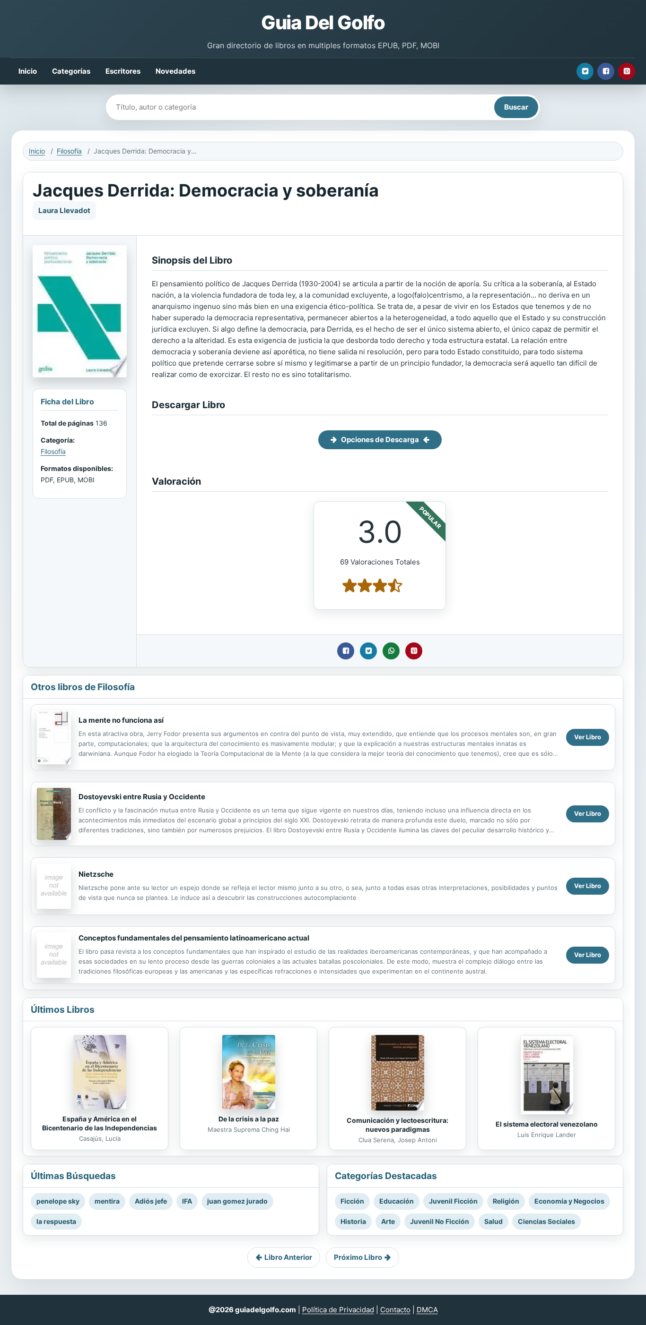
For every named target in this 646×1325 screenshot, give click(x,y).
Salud (493, 1221)
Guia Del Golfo (323, 22)
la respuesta (56, 1221)
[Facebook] (605, 71)
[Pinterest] (626, 71)
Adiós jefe (151, 1201)
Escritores (122, 71)
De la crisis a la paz (248, 1119)
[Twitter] (585, 71)
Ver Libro (587, 737)
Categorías (71, 71)
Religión (506, 1201)
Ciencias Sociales (546, 1221)
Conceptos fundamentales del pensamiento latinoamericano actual (194, 937)
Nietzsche (96, 874)
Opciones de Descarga (380, 439)
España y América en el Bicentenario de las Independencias (99, 1123)
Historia (353, 1221)
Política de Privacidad (338, 1309)
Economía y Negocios (569, 1201)
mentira (107, 1201)
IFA (187, 1201)
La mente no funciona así (121, 720)
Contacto (395, 1309)
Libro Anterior (288, 1257)
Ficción (352, 1201)
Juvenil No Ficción (439, 1221)
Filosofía (69, 151)
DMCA (427, 1309)
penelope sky (57, 1201)
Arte (388, 1221)
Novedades (175, 71)
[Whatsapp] (391, 650)
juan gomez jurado (237, 1201)
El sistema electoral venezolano (547, 1124)
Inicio (27, 71)
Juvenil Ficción (453, 1201)
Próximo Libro (358, 1257)
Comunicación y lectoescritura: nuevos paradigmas (397, 1124)
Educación (396, 1201)
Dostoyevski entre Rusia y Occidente (142, 796)
